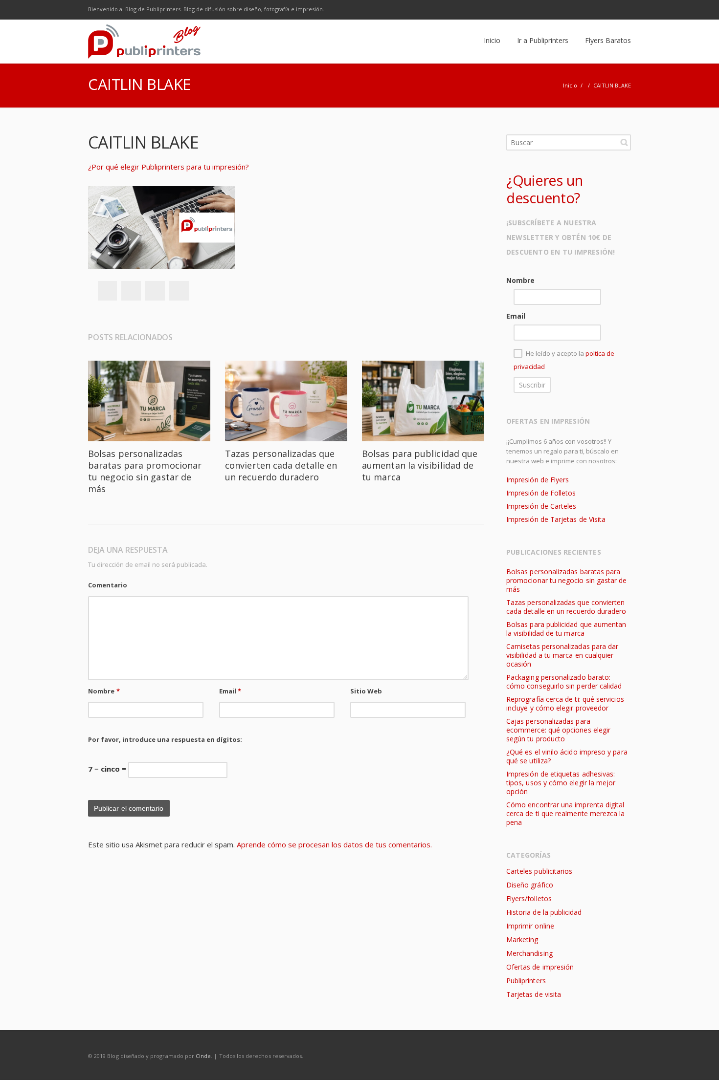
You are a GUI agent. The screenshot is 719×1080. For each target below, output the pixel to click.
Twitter (559, 10)
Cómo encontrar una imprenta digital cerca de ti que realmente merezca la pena (565, 813)
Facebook (539, 10)
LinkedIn (600, 10)
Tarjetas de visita (533, 994)
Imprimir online (530, 925)
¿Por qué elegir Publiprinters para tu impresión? (168, 167)
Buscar (624, 142)
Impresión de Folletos (541, 492)
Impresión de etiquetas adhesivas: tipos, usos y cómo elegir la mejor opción (560, 782)
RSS (621, 10)
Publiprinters (526, 980)
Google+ (155, 291)
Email (230, 691)
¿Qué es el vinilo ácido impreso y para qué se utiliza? (567, 756)
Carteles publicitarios (539, 871)
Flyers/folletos (529, 898)
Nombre (104, 691)
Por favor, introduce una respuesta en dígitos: (165, 739)
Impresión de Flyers (537, 479)
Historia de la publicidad (544, 912)
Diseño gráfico (529, 884)
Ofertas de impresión (540, 967)
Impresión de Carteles (541, 506)
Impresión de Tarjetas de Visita (556, 519)
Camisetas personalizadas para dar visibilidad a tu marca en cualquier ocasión (562, 655)
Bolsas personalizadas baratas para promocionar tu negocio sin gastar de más (145, 471)
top (699, 1060)
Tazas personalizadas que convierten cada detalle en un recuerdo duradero (281, 465)
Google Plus (580, 10)
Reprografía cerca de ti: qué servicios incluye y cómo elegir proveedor (565, 703)
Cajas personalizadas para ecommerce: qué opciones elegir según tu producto (558, 729)
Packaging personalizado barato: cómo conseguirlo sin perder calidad (564, 681)
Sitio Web (366, 691)
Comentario (107, 585)
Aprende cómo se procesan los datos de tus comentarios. (334, 844)
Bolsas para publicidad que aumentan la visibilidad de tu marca (419, 465)
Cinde (203, 1055)
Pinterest (179, 291)
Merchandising (529, 953)
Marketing (522, 939)
